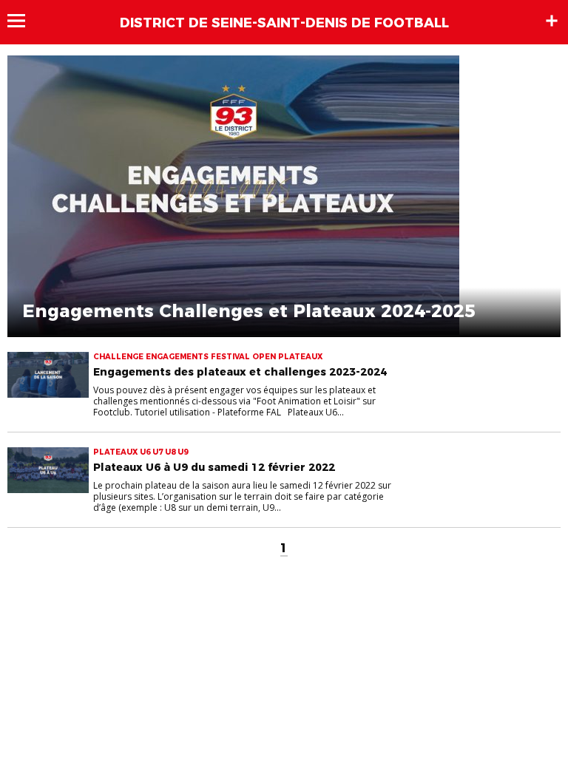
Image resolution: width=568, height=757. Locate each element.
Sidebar (552, 21)
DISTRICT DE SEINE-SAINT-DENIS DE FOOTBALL (284, 23)
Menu (23, 21)
